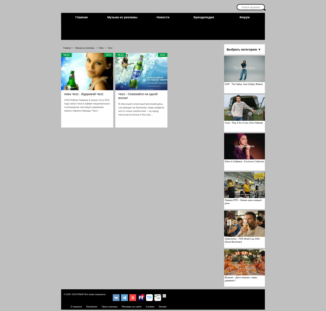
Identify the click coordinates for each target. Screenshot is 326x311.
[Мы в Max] (157, 297)
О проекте (76, 306)
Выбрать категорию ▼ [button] (244, 49)
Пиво (101, 48)
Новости (163, 17)
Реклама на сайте (132, 306)
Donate (163, 306)
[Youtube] (132, 297)
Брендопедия (204, 17)
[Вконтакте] (116, 297)
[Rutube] (141, 297)
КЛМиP (80, 294)
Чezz (110, 48)
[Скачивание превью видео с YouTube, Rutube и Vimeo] (149, 297)
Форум (244, 17)
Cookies (150, 306)
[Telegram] (124, 297)
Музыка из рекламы (122, 17)
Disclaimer (91, 306)
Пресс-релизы (109, 306)
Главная (81, 17)
